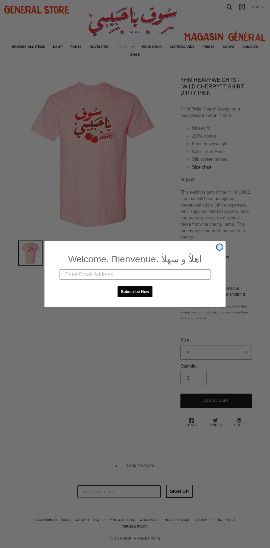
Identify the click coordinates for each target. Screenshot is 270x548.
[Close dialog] (219, 247)
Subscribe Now (135, 291)
